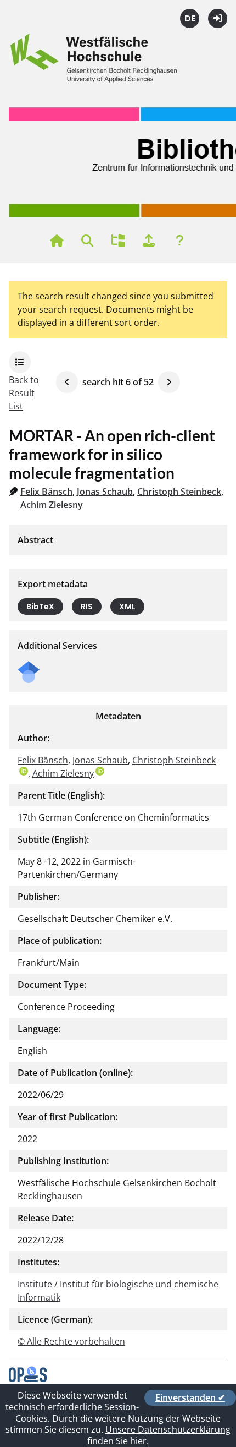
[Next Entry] (169, 382)
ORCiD (23, 771)
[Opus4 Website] (28, 1379)
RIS (87, 606)
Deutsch (189, 18)
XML (127, 606)
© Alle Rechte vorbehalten (71, 1341)
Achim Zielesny (51, 505)
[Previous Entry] (67, 382)
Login (217, 18)
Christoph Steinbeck (179, 491)
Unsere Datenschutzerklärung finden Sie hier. (159, 1435)
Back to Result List (24, 393)
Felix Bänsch (46, 491)
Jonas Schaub (105, 491)
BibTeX (40, 606)
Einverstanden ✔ (190, 1397)
